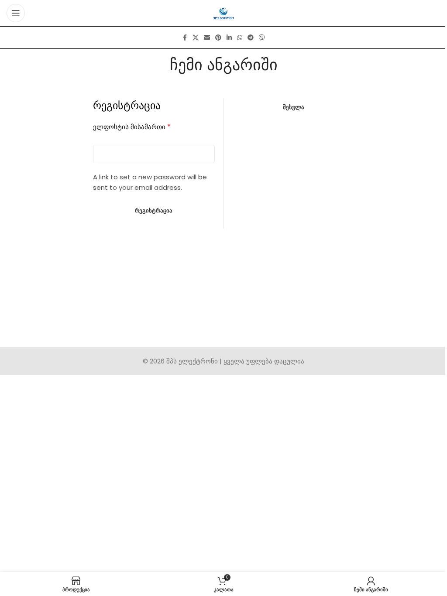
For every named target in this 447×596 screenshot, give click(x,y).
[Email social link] (207, 38)
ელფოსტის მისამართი (132, 127)
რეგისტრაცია (153, 210)
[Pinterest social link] (218, 38)
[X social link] (195, 38)
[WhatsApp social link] (239, 38)
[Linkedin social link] (229, 38)
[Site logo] (223, 12)
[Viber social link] (262, 38)
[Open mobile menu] (15, 13)
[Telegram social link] (250, 38)
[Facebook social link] (184, 38)
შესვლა (293, 107)
